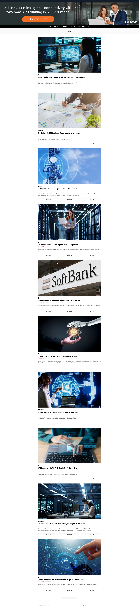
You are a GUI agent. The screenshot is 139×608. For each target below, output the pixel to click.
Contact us (55, 605)
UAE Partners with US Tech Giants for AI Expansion (57, 468)
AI (38, 74)
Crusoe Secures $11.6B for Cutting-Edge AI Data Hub (58, 412)
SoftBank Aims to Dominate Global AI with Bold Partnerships (61, 300)
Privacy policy (50, 605)
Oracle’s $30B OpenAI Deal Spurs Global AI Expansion (58, 245)
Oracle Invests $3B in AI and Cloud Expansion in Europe (59, 133)
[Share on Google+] (92, 143)
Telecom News (64, 26)
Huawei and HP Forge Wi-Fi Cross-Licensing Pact (54, 1)
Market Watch (40, 130)
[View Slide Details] (69, 13)
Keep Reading (69, 143)
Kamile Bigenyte (41, 79)
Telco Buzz (40, 186)
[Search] (88, 26)
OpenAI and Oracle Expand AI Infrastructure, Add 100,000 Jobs (61, 77)
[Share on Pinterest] (93, 143)
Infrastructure (41, 409)
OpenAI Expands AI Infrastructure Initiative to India (58, 356)
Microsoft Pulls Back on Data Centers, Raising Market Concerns (62, 524)
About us (46, 605)
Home (51, 26)
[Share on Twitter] (90, 143)
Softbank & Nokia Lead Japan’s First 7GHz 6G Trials (57, 189)
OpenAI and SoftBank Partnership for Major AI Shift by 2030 (61, 580)
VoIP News (56, 26)
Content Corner (81, 26)
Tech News (73, 26)
